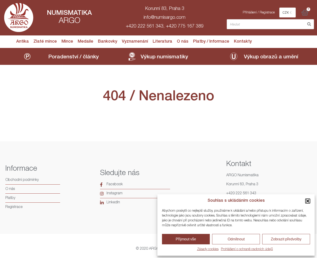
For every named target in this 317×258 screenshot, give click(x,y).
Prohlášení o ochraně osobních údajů (247, 249)
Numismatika (69, 13)
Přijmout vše (186, 239)
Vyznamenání (135, 42)
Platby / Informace (211, 42)
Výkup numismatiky (164, 57)
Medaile (85, 42)
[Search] (309, 24)
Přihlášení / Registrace (259, 12)
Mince (67, 42)
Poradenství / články (73, 57)
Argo (69, 21)
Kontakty (243, 42)
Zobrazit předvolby (286, 239)
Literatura (162, 42)
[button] (307, 201)
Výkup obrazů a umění (271, 57)
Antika (22, 42)
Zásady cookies (208, 249)
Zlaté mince (45, 42)
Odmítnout (236, 239)
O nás (182, 42)
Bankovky (107, 42)
